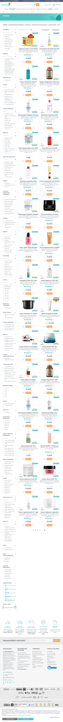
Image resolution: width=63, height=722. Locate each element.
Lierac (19, 701)
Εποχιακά (23, 9)
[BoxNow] (34, 697)
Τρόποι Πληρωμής (22, 652)
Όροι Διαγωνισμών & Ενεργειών (23, 667)
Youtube (10, 682)
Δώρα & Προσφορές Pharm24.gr (16, 24)
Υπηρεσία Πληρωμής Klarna (37, 667)
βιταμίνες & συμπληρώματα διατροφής (9, 661)
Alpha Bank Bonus (37, 657)
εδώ (29, 715)
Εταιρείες (56, 9)
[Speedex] (29, 697)
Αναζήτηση (56, 640)
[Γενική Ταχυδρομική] (23, 697)
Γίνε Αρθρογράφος (52, 664)
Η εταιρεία (49, 651)
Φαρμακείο (38, 9)
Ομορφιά (7, 9)
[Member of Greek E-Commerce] (7, 704)
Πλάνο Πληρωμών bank (37, 663)
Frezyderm (14, 701)
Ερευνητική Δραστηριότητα (51, 657)
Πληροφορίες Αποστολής (24, 654)
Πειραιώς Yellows (36, 661)
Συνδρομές (27, 24)
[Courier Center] (40, 697)
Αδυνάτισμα (44, 9)
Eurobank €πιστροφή (37, 659)
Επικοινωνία (21, 662)
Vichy (45, 701)
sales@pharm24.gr (9, 677)
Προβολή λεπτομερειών (54, 717)
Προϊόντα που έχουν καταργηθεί (39, 24)
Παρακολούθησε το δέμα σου (24, 659)
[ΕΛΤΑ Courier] (17, 697)
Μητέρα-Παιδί (32, 9)
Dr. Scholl (32, 701)
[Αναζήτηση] (37, 4)
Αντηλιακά (18, 9)
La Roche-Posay (39, 701)
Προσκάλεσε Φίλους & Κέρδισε (38, 655)
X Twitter (14, 682)
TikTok (8, 682)
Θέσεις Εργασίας (51, 654)
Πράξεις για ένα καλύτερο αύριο (51, 662)
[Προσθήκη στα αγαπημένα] (33, 61)
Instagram (6, 682)
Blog (48, 659)
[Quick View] (23, 61)
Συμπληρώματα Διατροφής (12, 9)
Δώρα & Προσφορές (50, 9)
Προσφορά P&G (52, 24)
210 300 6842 (8, 672)
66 (31, 29)
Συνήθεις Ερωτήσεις (23, 661)
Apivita (23, 701)
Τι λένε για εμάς (51, 653)
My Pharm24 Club (36, 651)
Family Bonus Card (37, 653)
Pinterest (12, 682)
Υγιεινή (27, 9)
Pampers (49, 701)
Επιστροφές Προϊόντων (23, 656)
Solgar (27, 701)
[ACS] (46, 697)
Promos (5, 24)
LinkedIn (4, 683)
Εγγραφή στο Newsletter (24, 664)
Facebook (3, 682)
